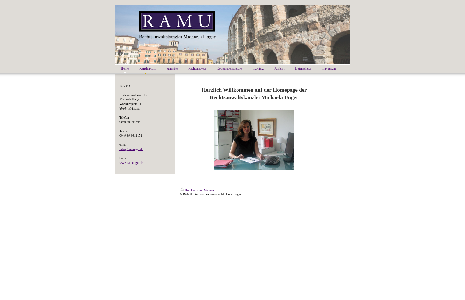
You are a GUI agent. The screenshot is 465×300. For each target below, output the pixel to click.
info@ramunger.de (131, 149)
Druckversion (193, 189)
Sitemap (209, 189)
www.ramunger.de (131, 163)
